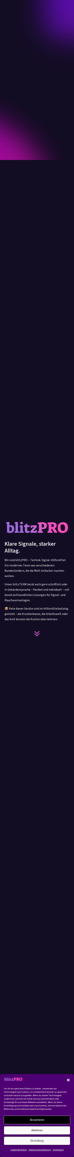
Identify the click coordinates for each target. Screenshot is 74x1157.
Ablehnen (37, 1130)
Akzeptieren (37, 1120)
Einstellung (37, 1141)
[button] (68, 1080)
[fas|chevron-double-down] (37, 634)
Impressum (58, 1150)
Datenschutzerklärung (40, 1150)
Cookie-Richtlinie (18, 1150)
